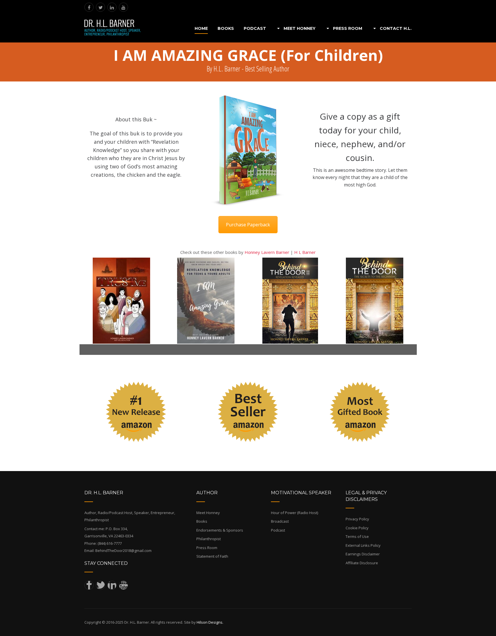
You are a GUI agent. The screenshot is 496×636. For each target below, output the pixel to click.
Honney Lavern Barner (267, 252)
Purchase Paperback (248, 224)
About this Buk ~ (136, 119)
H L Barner (305, 252)
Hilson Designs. (210, 622)
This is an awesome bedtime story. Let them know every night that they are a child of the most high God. (360, 177)
